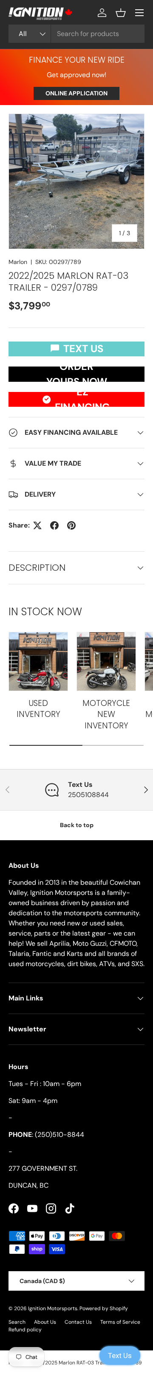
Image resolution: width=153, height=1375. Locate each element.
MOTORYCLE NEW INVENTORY (106, 714)
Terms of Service (120, 1322)
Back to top (77, 825)
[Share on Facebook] (54, 525)
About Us (45, 1322)
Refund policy (25, 1329)
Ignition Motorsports (52, 1308)
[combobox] (76, 34)
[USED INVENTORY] (38, 661)
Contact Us (78, 1322)
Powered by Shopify (103, 1308)
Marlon (17, 262)
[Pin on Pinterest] (71, 525)
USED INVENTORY (38, 708)
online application (76, 93)
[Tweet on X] (37, 525)
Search (17, 1322)
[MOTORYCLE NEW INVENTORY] (106, 661)
